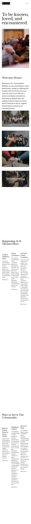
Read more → (5, 279)
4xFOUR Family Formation (24, 255)
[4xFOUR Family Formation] (25, 250)
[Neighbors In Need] (15, 423)
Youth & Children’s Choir (5, 257)
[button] (26, 247)
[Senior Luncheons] (15, 250)
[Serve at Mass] (25, 423)
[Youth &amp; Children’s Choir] (6, 250)
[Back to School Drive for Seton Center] (6, 424)
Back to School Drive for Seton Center (5, 432)
